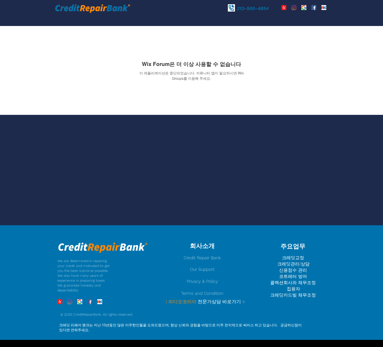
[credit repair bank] (303, 7)
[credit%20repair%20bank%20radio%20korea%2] (323, 7)
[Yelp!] (283, 7)
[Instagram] (293, 7)
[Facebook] (313, 7)
